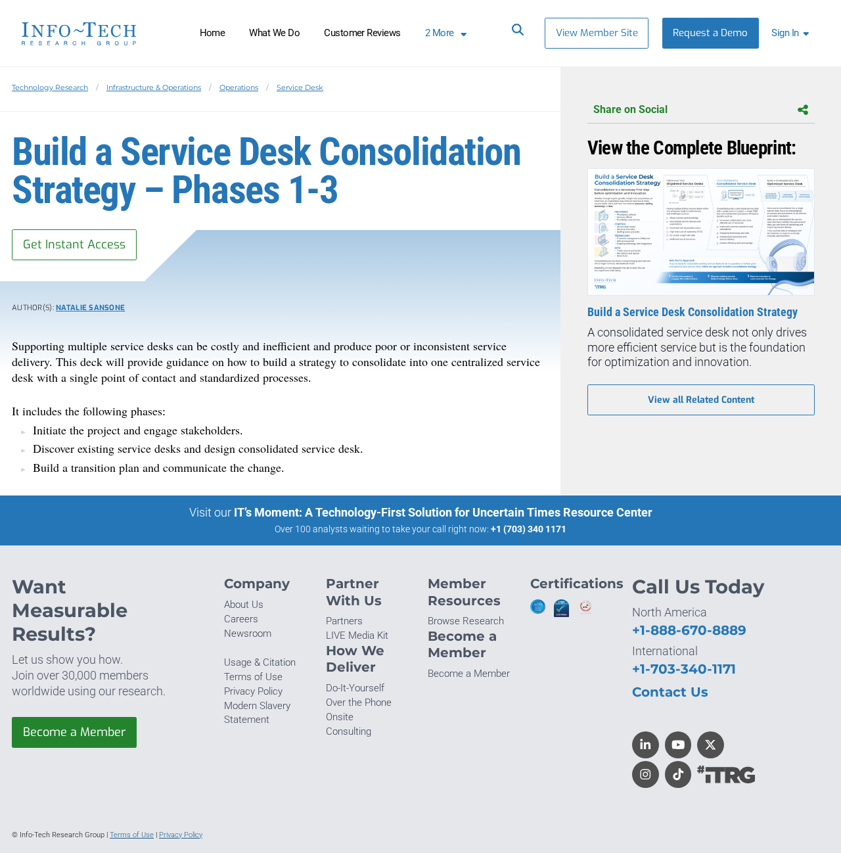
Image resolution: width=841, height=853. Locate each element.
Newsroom (247, 633)
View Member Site (597, 32)
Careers (241, 619)
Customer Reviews (362, 33)
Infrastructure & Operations (153, 87)
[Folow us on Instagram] (645, 774)
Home (212, 33)
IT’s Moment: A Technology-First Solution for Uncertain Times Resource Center (443, 512)
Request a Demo (710, 32)
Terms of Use (253, 677)
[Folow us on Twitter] (710, 744)
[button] (793, 33)
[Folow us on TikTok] (678, 774)
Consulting (348, 731)
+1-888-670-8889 (689, 630)
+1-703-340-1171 (684, 668)
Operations (238, 87)
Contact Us (670, 691)
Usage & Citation (260, 662)
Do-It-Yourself (355, 688)
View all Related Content (701, 400)
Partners (344, 621)
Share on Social (630, 109)
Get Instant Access (74, 244)
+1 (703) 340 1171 (528, 529)
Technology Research (50, 87)
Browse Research (466, 621)
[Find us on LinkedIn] (645, 744)
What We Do (274, 33)
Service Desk (300, 87)
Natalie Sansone (90, 308)
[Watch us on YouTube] (678, 744)
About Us (243, 605)
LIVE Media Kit (357, 635)
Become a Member (74, 732)
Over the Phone (359, 702)
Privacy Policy (253, 691)
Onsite (339, 717)
